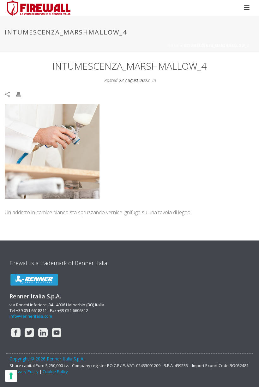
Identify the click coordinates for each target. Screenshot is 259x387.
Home (173, 45)
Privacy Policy (26, 371)
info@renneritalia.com (30, 316)
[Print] (21, 93)
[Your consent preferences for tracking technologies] (11, 376)
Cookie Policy (55, 371)
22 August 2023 (134, 80)
